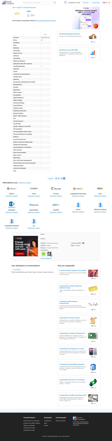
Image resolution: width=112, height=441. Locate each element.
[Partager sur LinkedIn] (64, 178)
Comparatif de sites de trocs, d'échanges (72, 379)
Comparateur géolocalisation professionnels (68, 302)
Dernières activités (60, 420)
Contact (46, 425)
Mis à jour (43, 247)
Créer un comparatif (65, 3)
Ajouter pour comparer (25, 182)
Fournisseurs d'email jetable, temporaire (71, 364)
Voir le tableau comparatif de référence (24, 20)
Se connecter (96, 2)
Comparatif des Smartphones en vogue (71, 348)
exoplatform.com (45, 37)
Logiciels (19, 7)
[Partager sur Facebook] (59, 178)
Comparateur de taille (74, 2)
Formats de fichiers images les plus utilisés (72, 270)
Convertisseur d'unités (29, 427)
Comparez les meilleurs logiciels (31, 423)
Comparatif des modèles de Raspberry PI (72, 333)
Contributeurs (44, 250)
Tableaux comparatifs (29, 425)
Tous (13, 7)
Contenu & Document (29, 7)
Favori (28, 15)
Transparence (47, 420)
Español (109, 2)
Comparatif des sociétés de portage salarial (72, 395)
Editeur (73, 245)
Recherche (54, 2)
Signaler (51, 178)
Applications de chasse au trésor (69, 318)
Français (104, 2)
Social (81, 418)
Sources (43, 238)
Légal (45, 423)
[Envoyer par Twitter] (61, 178)
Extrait (42, 234)
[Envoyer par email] (56, 178)
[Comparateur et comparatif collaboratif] (8, 2)
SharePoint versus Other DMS (68, 50)
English (107, 2)
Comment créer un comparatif (31, 420)
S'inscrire (85, 2)
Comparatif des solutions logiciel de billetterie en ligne (70, 286)
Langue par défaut (76, 243)
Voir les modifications (46, 258)
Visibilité (43, 245)
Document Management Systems (46, 20)
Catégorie (43, 243)
